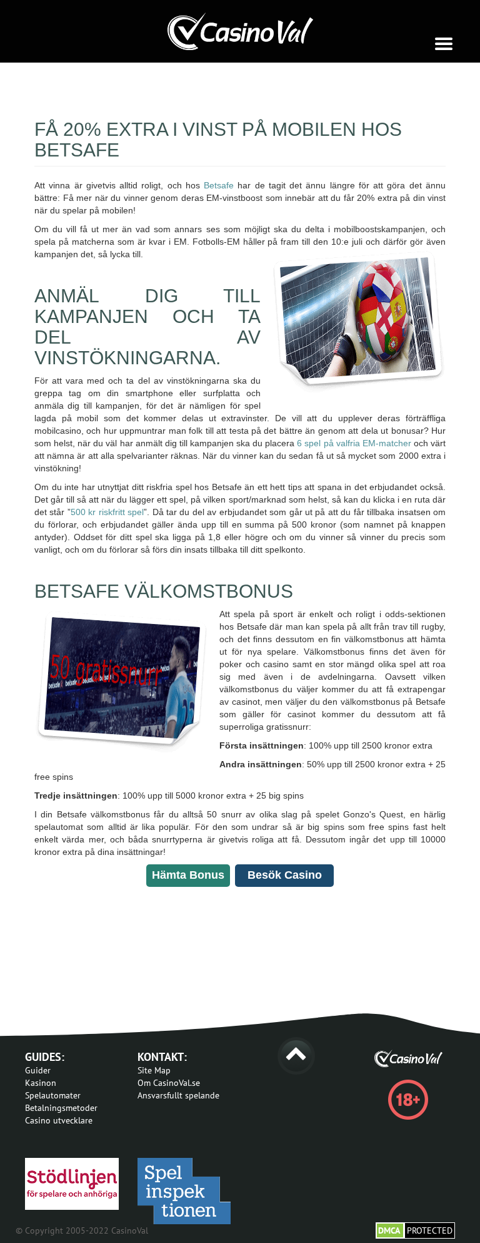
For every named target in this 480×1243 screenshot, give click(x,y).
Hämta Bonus (188, 875)
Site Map (154, 1070)
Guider (38, 1070)
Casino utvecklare (58, 1120)
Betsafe (219, 185)
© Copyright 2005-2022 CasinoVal (82, 1230)
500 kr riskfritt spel (107, 512)
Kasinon (40, 1082)
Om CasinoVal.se (169, 1082)
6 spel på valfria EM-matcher (355, 443)
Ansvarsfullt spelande (178, 1095)
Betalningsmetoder (61, 1107)
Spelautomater (53, 1095)
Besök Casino (285, 875)
